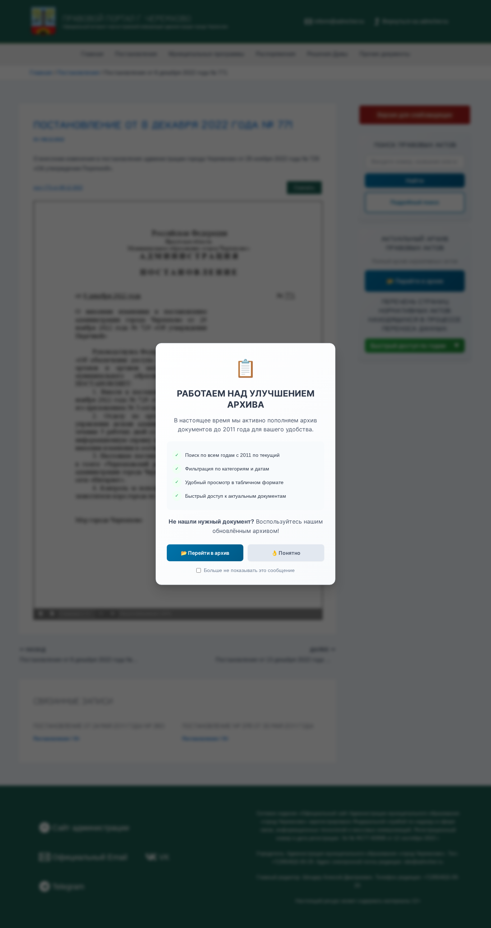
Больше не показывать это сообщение (249, 570)
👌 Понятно (285, 553)
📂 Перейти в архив (205, 553)
